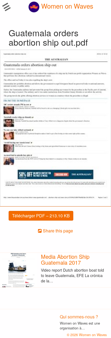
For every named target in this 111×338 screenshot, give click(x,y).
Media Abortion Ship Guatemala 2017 (65, 259)
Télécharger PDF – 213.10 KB (41, 216)
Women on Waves (66, 5)
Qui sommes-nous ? (79, 317)
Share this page (57, 231)
